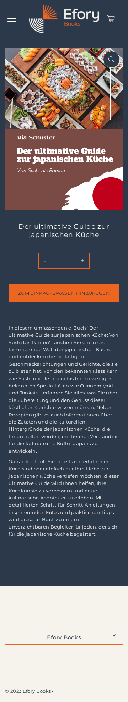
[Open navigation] (12, 19)
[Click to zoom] (111, 59)
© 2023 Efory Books (28, 691)
